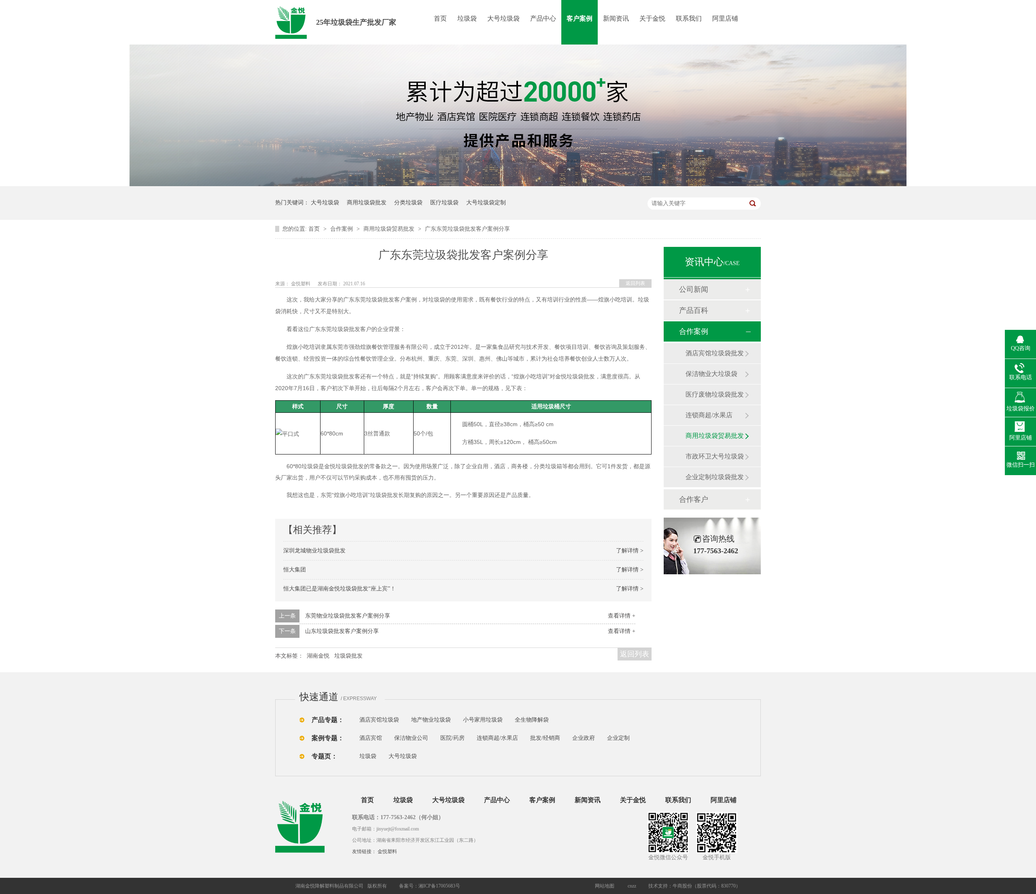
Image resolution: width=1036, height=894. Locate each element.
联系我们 (689, 18)
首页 (440, 18)
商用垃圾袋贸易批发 (389, 229)
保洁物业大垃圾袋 (711, 373)
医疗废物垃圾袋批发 (715, 394)
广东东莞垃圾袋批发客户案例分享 (467, 229)
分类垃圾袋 (408, 203)
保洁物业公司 (411, 738)
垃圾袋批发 (348, 656)
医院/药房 (452, 738)
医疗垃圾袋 (444, 203)
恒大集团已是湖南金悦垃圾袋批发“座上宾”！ (339, 589)
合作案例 (342, 229)
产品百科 (693, 310)
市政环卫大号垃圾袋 (715, 456)
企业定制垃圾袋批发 (715, 477)
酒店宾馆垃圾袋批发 (715, 353)
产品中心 (543, 18)
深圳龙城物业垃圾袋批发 (314, 551)
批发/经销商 (545, 738)
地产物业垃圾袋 (431, 720)
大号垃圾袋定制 (486, 203)
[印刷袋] (578, 720)
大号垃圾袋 (503, 18)
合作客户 (693, 499)
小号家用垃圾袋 (483, 720)
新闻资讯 (616, 18)
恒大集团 (294, 570)
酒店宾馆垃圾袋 (379, 720)
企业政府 (583, 738)
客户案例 (579, 18)
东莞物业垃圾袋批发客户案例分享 (347, 616)
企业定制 (618, 738)
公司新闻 (693, 289)
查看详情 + (621, 616)
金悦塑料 (387, 851)
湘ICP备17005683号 (439, 886)
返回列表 (635, 283)
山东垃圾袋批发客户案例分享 (342, 631)
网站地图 (604, 886)
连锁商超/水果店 (709, 415)
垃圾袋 (467, 18)
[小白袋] (562, 720)
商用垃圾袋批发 (366, 203)
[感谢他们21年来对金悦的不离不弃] (518, 184)
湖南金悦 (318, 656)
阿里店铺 (725, 18)
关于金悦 (652, 18)
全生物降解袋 (532, 720)
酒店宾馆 (370, 738)
